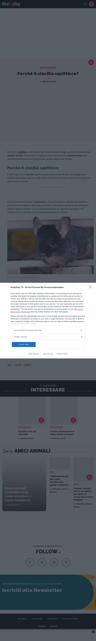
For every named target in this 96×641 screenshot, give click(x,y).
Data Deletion (33, 354)
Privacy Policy (62, 354)
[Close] (91, 287)
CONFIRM (24, 344)
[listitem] (48, 330)
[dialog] (48, 320)
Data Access (48, 354)
